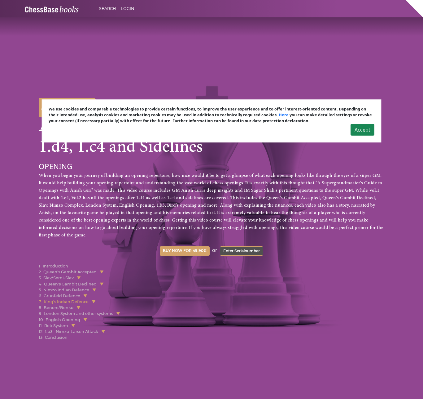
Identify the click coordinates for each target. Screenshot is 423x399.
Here (284, 115)
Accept (362, 129)
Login (127, 8)
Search (107, 8)
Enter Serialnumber (241, 251)
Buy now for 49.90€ (185, 250)
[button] (102, 272)
